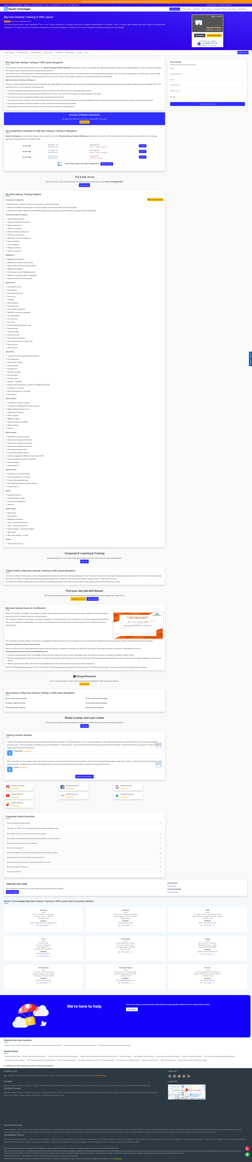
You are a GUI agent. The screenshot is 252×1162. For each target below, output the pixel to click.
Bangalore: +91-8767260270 (33, 5)
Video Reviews (27, 1075)
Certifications (174, 9)
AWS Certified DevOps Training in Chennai (189, 1129)
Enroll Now (199, 35)
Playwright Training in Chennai (140, 1129)
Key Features (70, 52)
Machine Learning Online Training (130, 1092)
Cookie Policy (106, 1085)
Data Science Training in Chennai (95, 1129)
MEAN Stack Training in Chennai (125, 1132)
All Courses (186, 9)
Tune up (84, 561)
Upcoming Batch (22, 52)
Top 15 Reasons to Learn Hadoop (15, 1060)
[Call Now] (247, 1148)
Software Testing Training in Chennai (118, 1129)
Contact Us (28, 1085)
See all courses (172, 892)
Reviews (79, 52)
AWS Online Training (10, 1092)
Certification (59, 52)
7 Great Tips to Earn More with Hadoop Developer (62, 1056)
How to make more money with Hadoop (168, 1056)
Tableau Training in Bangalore (125, 1139)
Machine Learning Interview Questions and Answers (115, 1045)
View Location (43, 925)
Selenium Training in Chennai (49, 1132)
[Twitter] (174, 1076)
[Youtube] (179, 1076)
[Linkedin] (184, 1076)
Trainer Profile (48, 52)
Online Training (206, 9)
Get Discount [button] (84, 684)
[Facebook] (169, 1076)
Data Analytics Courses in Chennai (40, 1129)
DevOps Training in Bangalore (60, 1142)
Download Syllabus (156, 199)
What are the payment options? (17, 867)
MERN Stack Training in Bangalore (14, 1142)
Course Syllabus (36, 52)
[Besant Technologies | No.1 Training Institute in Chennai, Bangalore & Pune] (18, 9)
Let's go (85, 726)
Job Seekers (242, 9)
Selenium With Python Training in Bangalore (148, 1139)
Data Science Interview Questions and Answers (47, 1045)
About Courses (9, 52)
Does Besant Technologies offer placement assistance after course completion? (33, 838)
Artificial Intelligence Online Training (53, 1095)
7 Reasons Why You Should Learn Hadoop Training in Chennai (98, 1056)
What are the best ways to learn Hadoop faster (41, 1060)
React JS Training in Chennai (68, 1132)
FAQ (86, 52)
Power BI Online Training (149, 1092)
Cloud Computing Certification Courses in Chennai (68, 1129)
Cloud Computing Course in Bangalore (15, 1139)
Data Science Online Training (82, 1092)
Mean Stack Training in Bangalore (235, 1139)
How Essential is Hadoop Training (144, 1056)
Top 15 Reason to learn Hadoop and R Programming (219, 1056)
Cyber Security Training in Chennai (230, 1129)
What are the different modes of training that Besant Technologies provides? (32, 852)
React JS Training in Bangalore (173, 1139)
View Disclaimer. (117, 1158)
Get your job (92, 599)
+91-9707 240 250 (224, 5)
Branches (196, 9)
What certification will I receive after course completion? (26, 857)
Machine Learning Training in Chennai (169, 1132)
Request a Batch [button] (107, 164)
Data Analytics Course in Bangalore (39, 1139)
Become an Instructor (59, 1085)
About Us (7, 1085)
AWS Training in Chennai (211, 1129)
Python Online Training (49, 1092)
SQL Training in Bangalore (106, 1139)
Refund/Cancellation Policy (142, 1085)
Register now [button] (84, 122)
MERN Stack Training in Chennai (146, 1132)
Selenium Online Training (64, 1092)
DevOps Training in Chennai (12, 1132)
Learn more (84, 185)
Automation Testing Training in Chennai (163, 1129)
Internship (11, 1075)
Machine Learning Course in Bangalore (38, 1142)
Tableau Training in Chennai (30, 1132)
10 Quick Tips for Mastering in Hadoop (33, 1056)
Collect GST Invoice (100, 1075)
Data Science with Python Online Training (105, 1092)
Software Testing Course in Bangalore (63, 1139)
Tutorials (18, 1075)
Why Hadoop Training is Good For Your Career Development (96, 1060)
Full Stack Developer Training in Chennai (16, 1129)
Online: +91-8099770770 (53, 5)
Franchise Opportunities (74, 1085)
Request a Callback (250, 359)
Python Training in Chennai (87, 1132)
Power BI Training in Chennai (105, 1132)
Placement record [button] (78, 599)
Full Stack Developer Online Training (30, 1095)
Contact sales (12, 892)
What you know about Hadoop (66, 1060)
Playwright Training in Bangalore (193, 1139)
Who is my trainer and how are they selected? (22, 843)
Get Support (132, 1009)
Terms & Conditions (127, 1085)
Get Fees (142, 146)
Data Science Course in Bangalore (87, 1139)
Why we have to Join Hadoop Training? (128, 1060)
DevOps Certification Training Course (29, 1092)
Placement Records (163, 2)
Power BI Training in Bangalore (214, 1139)
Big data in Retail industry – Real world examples (192, 1060)
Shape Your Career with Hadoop (192, 1056)
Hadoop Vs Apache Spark (12, 1056)
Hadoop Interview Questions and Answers (18, 1045)
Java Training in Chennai (189, 1132)
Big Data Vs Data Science (168, 1060)
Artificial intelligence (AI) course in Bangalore (102, 1142)
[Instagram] (188, 1076)
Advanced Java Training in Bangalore (128, 1142)
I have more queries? (14, 871)
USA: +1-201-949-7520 (70, 5)
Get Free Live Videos (214, 35)
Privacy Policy (96, 1085)
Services (13, 1085)
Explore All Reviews (84, 777)
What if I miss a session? (15, 848)
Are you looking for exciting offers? (19, 823)
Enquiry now (171, 886)
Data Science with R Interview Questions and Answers (80, 1045)
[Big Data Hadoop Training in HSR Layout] (207, 23)
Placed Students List (86, 1075)
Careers (35, 1085)
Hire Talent (232, 9)
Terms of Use (115, 1085)
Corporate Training (220, 9)
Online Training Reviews (40, 1075)
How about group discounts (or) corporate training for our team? (29, 862)
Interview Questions (62, 1075)
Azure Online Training (10, 1095)
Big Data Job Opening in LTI (150, 1060)
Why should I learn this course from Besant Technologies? (26, 834)
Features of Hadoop (125, 1056)
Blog (5, 1075)
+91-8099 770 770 (209, 43)
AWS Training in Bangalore (79, 1142)
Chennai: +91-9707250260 (13, 5)
